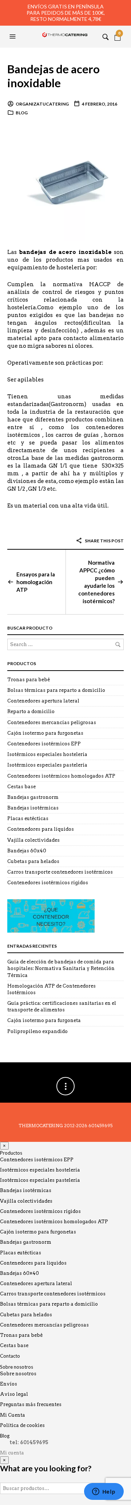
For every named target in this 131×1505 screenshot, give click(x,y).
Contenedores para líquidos (40, 829)
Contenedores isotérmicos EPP (44, 743)
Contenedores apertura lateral (43, 701)
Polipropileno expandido (37, 1031)
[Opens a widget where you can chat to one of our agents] (104, 1492)
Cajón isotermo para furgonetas (45, 733)
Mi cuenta (12, 1453)
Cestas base (21, 786)
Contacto (10, 1356)
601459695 (100, 1125)
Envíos (8, 1384)
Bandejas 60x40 (26, 850)
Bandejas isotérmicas (33, 808)
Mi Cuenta (12, 1415)
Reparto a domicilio (31, 711)
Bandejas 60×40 (19, 1273)
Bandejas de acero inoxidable (53, 75)
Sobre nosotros (16, 1367)
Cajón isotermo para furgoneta (44, 1020)
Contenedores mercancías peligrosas (51, 722)
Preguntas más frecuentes (30, 1404)
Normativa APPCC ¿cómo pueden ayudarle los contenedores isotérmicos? (96, 581)
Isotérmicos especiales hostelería (47, 754)
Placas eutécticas (27, 818)
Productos (11, 1153)
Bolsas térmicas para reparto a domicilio (56, 690)
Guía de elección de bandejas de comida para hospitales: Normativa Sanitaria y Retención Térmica (61, 968)
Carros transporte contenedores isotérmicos (60, 872)
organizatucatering (42, 104)
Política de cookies (22, 1425)
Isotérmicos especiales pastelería (47, 765)
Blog (22, 112)
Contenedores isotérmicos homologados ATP (61, 776)
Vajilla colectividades (33, 840)
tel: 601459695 (28, 1442)
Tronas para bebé (28, 679)
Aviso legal (14, 1394)
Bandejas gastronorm (33, 797)
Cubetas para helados (33, 861)
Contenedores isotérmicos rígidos (47, 882)
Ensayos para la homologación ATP (35, 582)
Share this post (104, 540)
